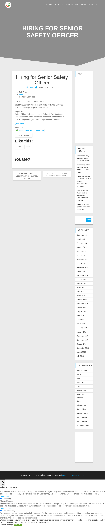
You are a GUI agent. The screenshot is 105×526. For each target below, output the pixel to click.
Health (79, 378)
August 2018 (81, 352)
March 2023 (81, 239)
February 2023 (82, 243)
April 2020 (80, 292)
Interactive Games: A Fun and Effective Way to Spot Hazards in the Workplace (84, 181)
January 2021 (82, 271)
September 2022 (83, 259)
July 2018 (80, 356)
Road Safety (81, 390)
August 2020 (81, 283)
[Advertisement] (84, 110)
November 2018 (82, 340)
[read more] (20, 123)
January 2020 (82, 300)
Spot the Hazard (82, 413)
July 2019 (80, 316)
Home (49, 5)
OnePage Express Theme (73, 475)
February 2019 (82, 328)
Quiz (78, 386)
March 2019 (81, 324)
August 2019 (81, 312)
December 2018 (82, 336)
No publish (80, 382)
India (21, 94)
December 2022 (82, 251)
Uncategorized (82, 417)
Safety (79, 401)
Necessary (7, 499)
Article (79, 374)
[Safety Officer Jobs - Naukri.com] (29, 130)
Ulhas (31, 88)
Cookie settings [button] (7, 525)
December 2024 (82, 235)
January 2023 (82, 247)
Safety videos (81, 409)
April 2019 (80, 320)
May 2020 (80, 287)
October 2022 (81, 255)
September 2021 (83, 267)
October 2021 (81, 263)
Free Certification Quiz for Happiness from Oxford (84, 206)
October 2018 (81, 344)
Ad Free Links (82, 370)
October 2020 (81, 279)
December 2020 (82, 275)
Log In (59, 5)
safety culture (81, 405)
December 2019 (82, 304)
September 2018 (83, 348)
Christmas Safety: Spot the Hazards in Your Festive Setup (84, 158)
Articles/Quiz (90, 5)
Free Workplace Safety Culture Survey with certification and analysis (82, 195)
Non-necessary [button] (6, 508)
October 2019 (81, 308)
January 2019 (82, 332)
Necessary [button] (4, 496)
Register (72, 5)
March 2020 (81, 296)
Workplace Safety (83, 425)
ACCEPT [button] (18, 525)
